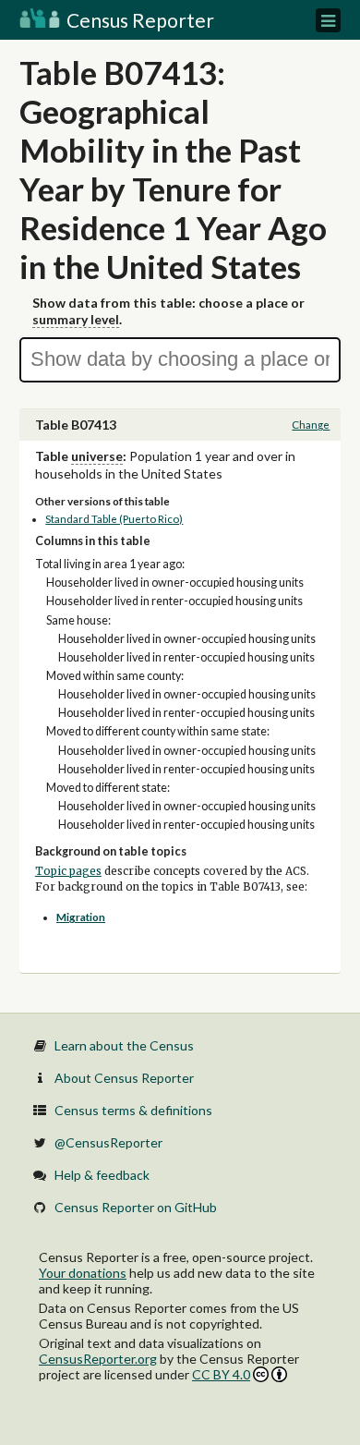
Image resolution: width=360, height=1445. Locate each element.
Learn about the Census (124, 1045)
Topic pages (68, 871)
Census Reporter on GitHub (135, 1207)
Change (311, 425)
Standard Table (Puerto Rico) (114, 519)
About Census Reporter (124, 1078)
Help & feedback (102, 1175)
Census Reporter (138, 19)
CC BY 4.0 (221, 1374)
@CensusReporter (108, 1142)
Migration (80, 917)
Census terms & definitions (133, 1110)
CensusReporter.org (98, 1358)
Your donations (82, 1273)
